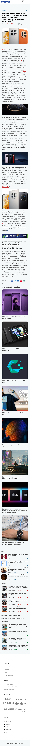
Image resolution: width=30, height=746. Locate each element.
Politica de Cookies (8, 684)
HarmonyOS (5, 186)
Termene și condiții (8, 689)
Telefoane (16, 635)
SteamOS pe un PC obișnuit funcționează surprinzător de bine (17, 607)
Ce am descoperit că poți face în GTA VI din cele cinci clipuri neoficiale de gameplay (18, 569)
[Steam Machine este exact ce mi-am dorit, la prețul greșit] (4, 602)
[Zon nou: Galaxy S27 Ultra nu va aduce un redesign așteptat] (15, 302)
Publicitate (6, 669)
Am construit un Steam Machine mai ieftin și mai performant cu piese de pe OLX (18, 626)
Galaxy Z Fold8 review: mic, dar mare (18, 631)
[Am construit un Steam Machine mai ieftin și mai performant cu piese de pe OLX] (4, 627)
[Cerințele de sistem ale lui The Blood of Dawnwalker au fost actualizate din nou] (4, 577)
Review (10, 629)
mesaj (16, 133)
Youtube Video (12, 590)
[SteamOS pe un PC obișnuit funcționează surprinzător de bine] (4, 609)
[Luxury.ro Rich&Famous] (8, 700)
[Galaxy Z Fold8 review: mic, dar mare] (4, 634)
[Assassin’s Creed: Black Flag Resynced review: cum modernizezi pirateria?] (4, 647)
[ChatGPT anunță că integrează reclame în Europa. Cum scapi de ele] (4, 563)
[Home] (5, 1)
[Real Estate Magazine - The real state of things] (20, 699)
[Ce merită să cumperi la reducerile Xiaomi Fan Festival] (15, 398)
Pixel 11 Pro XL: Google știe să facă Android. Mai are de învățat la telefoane (18, 587)
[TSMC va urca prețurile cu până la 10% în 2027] (15, 430)
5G (21, 60)
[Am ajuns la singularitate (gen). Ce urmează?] (4, 595)
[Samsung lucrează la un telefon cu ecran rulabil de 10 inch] (15, 334)
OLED (24, 70)
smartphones (16, 244)
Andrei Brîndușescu (12, 24)
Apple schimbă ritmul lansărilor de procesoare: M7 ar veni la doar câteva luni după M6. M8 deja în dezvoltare (14, 510)
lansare (9, 244)
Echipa (5, 672)
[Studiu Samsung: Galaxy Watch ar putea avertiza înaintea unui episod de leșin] (15, 528)
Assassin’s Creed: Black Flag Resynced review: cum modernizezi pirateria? (18, 646)
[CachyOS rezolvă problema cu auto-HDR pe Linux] (15, 366)
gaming (9, 572)
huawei (10, 241)
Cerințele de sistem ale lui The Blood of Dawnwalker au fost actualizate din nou (18, 575)
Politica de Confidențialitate (11, 687)
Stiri (4, 10)
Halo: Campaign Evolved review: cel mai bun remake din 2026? (17, 639)
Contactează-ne (8, 675)
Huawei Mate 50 (17, 241)
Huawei (4, 49)
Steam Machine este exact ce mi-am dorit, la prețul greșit (18, 600)
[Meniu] (27, 2)
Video (19, 590)
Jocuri (10, 642)
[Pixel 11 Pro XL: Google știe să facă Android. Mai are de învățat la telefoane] (4, 588)
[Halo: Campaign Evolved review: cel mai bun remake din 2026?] (4, 640)
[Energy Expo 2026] (15, 237)
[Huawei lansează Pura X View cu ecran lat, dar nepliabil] (4, 556)
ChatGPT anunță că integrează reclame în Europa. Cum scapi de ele (18, 561)
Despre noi (6, 667)
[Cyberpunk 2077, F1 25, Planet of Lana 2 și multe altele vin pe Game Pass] (15, 462)
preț (3, 223)
